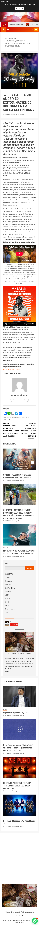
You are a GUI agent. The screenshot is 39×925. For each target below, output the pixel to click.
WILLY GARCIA (8, 419)
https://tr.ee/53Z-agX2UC (11, 369)
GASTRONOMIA (10, 588)
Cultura (7, 578)
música (22, 417)
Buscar (7, 564)
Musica (7, 598)
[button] (8, 29)
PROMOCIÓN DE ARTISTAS (26, 4)
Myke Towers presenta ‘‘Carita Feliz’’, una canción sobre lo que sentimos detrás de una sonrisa (18, 748)
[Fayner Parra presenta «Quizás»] (19, 696)
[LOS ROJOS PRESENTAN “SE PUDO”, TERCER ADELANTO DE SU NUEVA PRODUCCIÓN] (19, 767)
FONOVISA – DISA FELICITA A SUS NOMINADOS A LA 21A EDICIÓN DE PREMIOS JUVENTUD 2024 (11, 429)
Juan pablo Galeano (10, 114)
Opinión (7, 605)
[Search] (33, 29)
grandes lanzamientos (13, 417)
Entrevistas (8, 581)
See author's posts (19, 400)
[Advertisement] (19, 857)
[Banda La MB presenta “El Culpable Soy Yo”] (19, 805)
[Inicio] (4, 29)
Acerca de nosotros (11, 4)
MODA (7, 595)
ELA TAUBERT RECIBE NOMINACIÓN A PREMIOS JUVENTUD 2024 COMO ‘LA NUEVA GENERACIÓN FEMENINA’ (28, 431)
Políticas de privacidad (12, 912)
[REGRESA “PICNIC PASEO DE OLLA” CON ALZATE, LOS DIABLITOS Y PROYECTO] (19, 535)
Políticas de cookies (27, 912)
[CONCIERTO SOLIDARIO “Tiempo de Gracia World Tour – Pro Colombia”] (19, 459)
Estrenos (8, 584)
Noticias (5, 90)
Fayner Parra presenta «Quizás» (16, 712)
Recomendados (10, 609)
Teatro (7, 612)
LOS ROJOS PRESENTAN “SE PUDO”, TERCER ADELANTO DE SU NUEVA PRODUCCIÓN (17, 786)
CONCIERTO (9, 574)
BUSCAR (29, 568)
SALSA (27, 417)
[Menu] (8, 29)
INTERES (8, 591)
